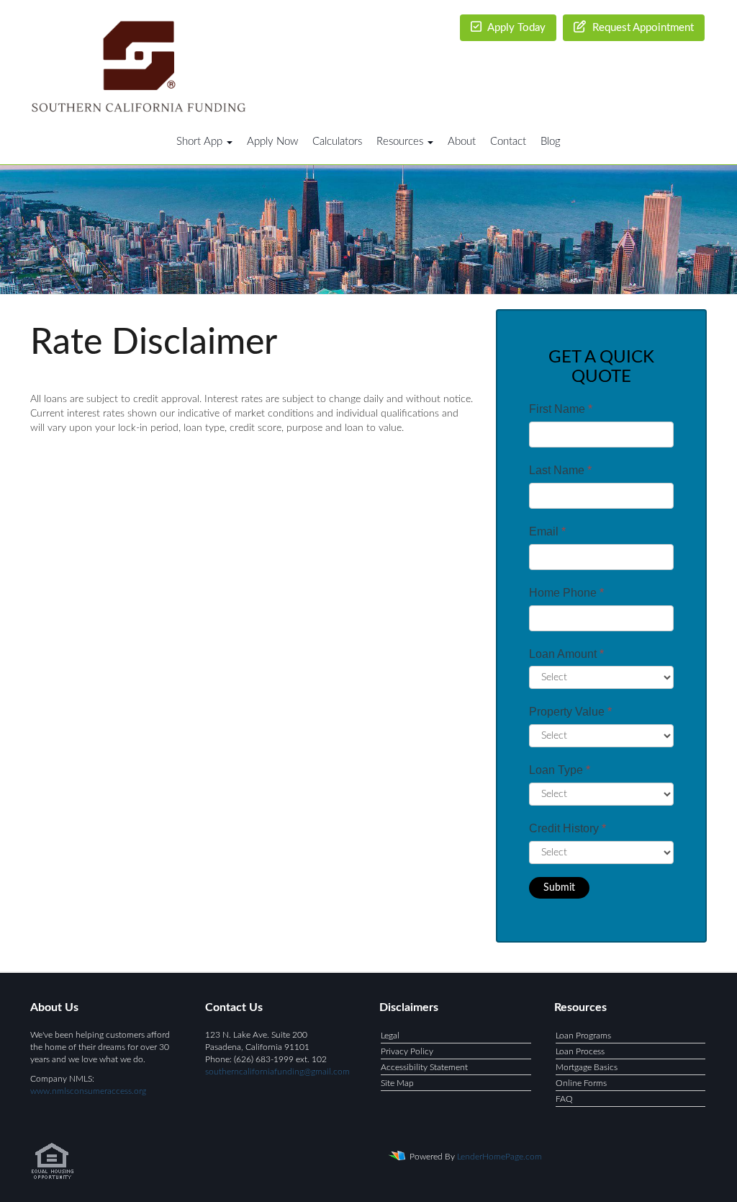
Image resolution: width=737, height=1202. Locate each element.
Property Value (570, 711)
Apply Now (272, 141)
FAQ (564, 1099)
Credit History (567, 828)
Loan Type (559, 770)
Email (547, 531)
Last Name (560, 470)
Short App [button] (200, 141)
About (462, 141)
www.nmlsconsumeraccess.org (88, 1091)
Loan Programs (583, 1035)
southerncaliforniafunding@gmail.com (277, 1071)
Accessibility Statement (424, 1067)
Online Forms (581, 1083)
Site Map (397, 1083)
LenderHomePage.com (499, 1156)
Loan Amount (566, 654)
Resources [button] (401, 141)
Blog (551, 141)
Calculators (337, 141)
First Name (560, 409)
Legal (390, 1035)
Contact (508, 141)
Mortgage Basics (587, 1067)
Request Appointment (641, 27)
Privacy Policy (407, 1051)
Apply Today (515, 27)
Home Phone (566, 593)
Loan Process (580, 1051)
